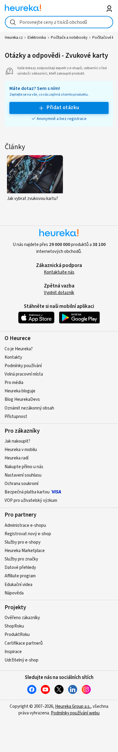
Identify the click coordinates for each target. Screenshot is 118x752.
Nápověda (14, 593)
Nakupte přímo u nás (24, 467)
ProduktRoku (17, 634)
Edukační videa (18, 585)
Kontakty (13, 357)
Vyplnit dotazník (59, 293)
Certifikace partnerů (24, 643)
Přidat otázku (63, 107)
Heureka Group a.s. (72, 706)
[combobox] (59, 22)
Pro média (14, 382)
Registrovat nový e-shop (28, 534)
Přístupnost (16, 416)
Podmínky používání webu (75, 713)
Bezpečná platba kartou (27, 492)
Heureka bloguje (20, 391)
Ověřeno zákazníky (22, 618)
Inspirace (13, 652)
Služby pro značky (21, 559)
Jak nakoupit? (17, 441)
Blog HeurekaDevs (22, 399)
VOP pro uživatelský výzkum (31, 500)
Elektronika (37, 37)
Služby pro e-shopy (23, 542)
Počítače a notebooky (69, 37)
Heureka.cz (14, 37)
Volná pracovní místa (24, 374)
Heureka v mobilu (21, 450)
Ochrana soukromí (21, 483)
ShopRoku (14, 626)
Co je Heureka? (19, 349)
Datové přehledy (20, 567)
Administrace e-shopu (25, 525)
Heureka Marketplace (25, 551)
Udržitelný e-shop (21, 660)
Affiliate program (20, 576)
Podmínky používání (23, 366)
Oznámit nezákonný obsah (29, 408)
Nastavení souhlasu (23, 475)
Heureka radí (16, 458)
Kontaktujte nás (59, 272)
